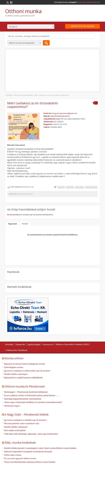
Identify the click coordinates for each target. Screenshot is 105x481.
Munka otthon (14, 358)
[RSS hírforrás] (7, 2)
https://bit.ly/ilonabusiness (60, 116)
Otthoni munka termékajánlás (23, 95)
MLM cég (70, 187)
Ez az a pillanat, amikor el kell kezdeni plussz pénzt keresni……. (31, 395)
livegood (61, 187)
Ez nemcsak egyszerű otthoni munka (20, 458)
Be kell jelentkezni (14, 215)
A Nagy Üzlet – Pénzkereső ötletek (27, 414)
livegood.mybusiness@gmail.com (64, 113)
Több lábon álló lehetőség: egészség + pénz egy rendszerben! (31, 434)
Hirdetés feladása (82, 26)
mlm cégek (79, 187)
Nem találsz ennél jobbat (14, 430)
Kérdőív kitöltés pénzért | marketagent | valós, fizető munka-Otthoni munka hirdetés (40, 448)
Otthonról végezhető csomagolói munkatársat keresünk (28, 451)
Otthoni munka (23, 11)
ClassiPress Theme (47, 476)
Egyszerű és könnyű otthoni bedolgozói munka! (24, 364)
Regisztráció (82, 2)
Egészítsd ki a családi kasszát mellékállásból (23, 377)
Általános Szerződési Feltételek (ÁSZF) (73, 344)
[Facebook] (11, 2)
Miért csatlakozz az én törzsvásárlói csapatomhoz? (32, 105)
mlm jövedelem (91, 187)
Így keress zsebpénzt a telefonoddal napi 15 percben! (27, 371)
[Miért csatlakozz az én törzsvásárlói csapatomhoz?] (23, 126)
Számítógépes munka (13, 367)
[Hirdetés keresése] (46, 42)
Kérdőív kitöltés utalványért (15, 374)
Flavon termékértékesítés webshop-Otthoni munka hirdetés (29, 462)
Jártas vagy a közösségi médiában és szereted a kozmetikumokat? (33, 402)
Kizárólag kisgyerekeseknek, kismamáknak (22, 399)
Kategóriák (20, 344)
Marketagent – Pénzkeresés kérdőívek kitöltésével (26, 392)
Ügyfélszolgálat (33, 344)
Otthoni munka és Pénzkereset (25, 386)
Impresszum (48, 344)
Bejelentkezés (93, 2)
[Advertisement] (52, 70)
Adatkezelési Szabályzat (16, 350)
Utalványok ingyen (12, 406)
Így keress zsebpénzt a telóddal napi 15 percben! (25, 420)
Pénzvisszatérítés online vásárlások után (21, 423)
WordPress (61, 476)
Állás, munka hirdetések (20, 442)
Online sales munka (12, 455)
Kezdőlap (9, 95)
